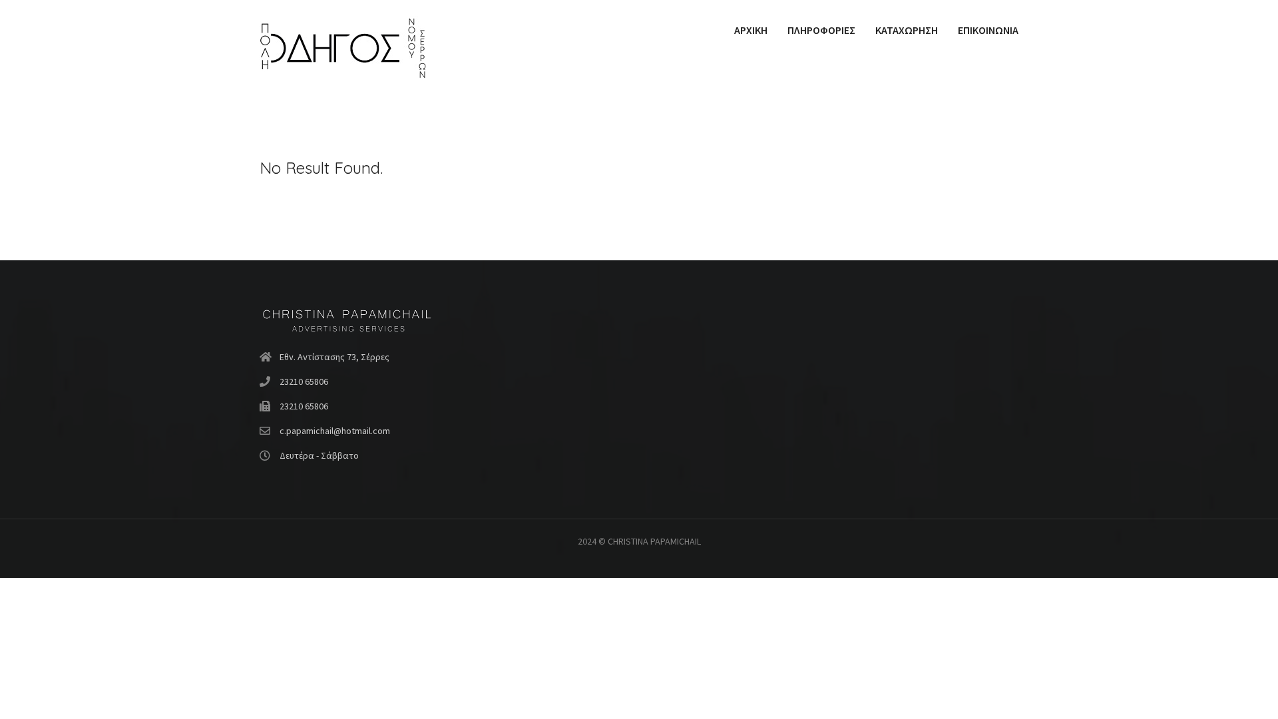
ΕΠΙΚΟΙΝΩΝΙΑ (988, 30)
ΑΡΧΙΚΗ (750, 30)
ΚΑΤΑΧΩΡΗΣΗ (906, 30)
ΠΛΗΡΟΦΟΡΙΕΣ (821, 30)
